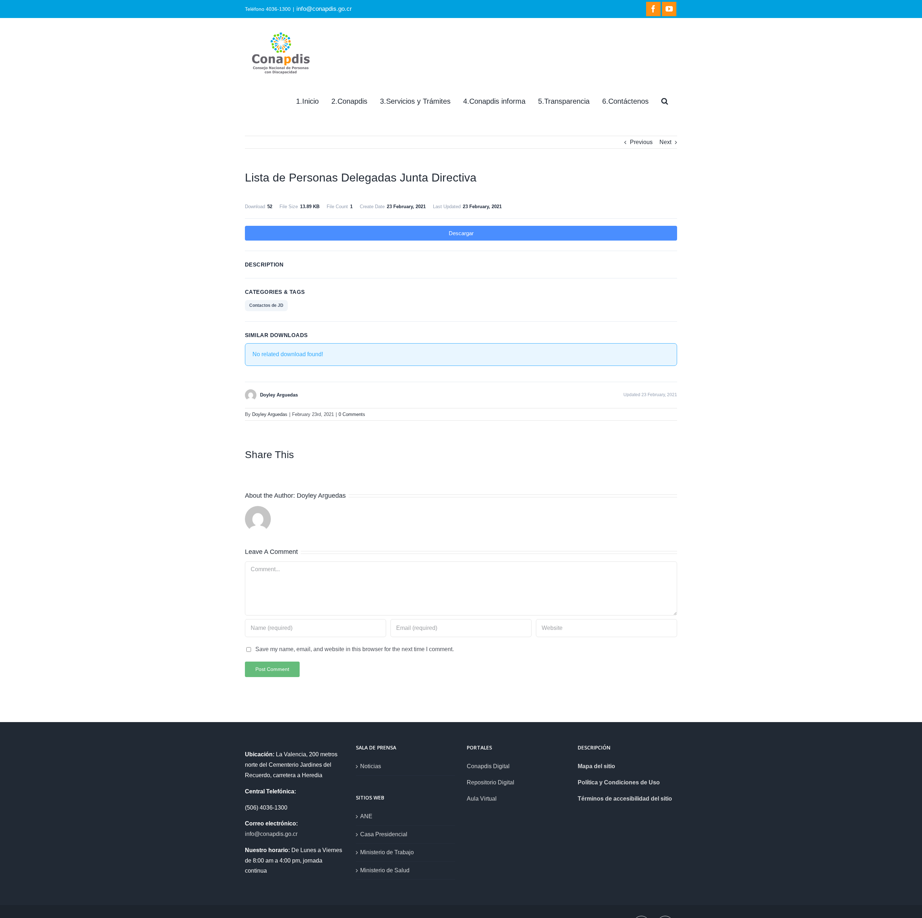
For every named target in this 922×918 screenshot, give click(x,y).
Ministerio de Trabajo (387, 852)
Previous (641, 142)
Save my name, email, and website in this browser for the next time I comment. (354, 649)
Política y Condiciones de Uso (619, 782)
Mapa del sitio (596, 766)
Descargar (461, 233)
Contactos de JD (266, 305)
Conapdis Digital (488, 766)
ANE (366, 816)
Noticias (370, 766)
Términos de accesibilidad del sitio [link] (625, 799)
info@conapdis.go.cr (324, 8)
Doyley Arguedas (269, 414)
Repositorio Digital (490, 782)
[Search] (664, 101)
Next (665, 142)
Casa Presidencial (383, 834)
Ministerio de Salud (384, 870)
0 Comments (352, 414)
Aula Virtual (482, 799)
